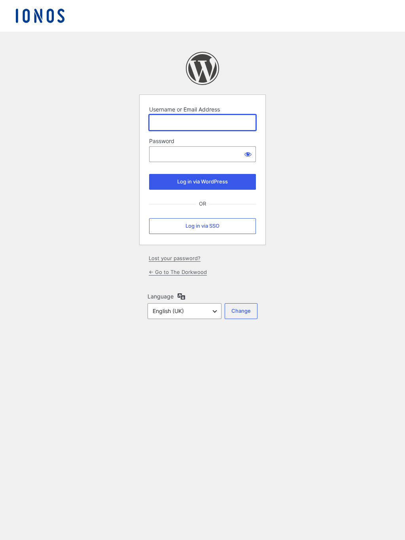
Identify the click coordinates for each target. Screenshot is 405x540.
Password (161, 141)
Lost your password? (175, 258)
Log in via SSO (202, 226)
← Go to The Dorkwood (178, 272)
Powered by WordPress (202, 68)
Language (161, 296)
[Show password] (248, 154)
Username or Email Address (184, 109)
